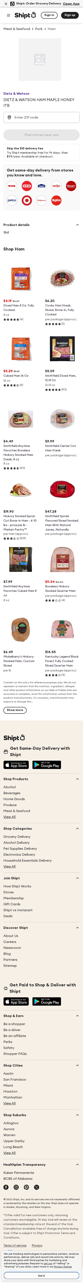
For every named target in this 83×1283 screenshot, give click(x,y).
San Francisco (14, 1079)
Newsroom (12, 948)
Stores (8, 892)
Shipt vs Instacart (18, 910)
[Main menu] (8, 15)
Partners (10, 959)
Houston (10, 1091)
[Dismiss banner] (6, 3)
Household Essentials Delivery (27, 860)
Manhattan (12, 1097)
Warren (9, 1135)
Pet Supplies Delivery (20, 848)
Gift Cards (11, 904)
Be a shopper (14, 1024)
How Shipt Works (17, 886)
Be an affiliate (14, 1036)
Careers (9, 942)
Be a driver (11, 1030)
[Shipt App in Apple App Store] (16, 765)
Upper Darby (14, 1141)
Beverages (11, 793)
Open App (71, 4)
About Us (10, 936)
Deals (8, 916)
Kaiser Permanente (18, 1172)
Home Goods (14, 799)
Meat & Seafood (16, 811)
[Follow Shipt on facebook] (6, 1188)
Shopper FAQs (15, 1054)
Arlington (11, 1123)
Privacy (37, 1245)
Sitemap (10, 965)
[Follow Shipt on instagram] (16, 1188)
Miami (8, 1085)
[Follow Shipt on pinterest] (26, 1188)
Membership (13, 898)
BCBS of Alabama (17, 1178)
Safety (8, 1048)
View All (9, 817)
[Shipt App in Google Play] (46, 765)
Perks (7, 1042)
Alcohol (9, 787)
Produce (10, 805)
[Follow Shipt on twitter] (36, 1188)
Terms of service (14, 1245)
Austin (8, 1073)
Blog (7, 953)
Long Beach (13, 1147)
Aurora (8, 1129)
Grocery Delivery (16, 836)
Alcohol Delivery (16, 842)
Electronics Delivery (19, 854)
